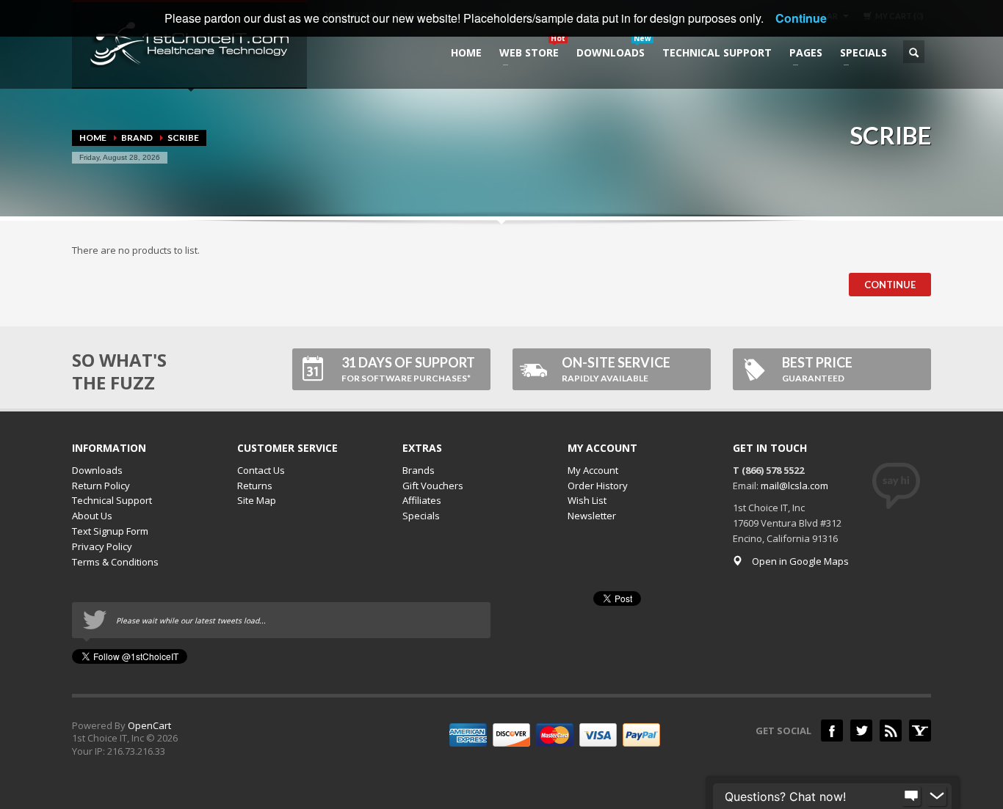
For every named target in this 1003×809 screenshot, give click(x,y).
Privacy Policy (102, 546)
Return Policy (101, 485)
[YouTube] (920, 731)
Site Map (256, 500)
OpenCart (149, 725)
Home (92, 137)
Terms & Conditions (115, 561)
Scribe (183, 137)
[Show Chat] (911, 796)
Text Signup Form (110, 531)
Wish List (587, 500)
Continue (890, 284)
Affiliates (421, 500)
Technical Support (112, 500)
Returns (254, 485)
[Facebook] (832, 731)
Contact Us (261, 470)
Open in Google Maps (800, 561)
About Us (92, 515)
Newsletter (592, 515)
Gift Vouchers (432, 485)
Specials (421, 515)
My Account (593, 470)
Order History (598, 485)
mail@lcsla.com (794, 485)
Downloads (97, 470)
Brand (137, 137)
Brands (418, 470)
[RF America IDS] (891, 731)
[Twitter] (861, 731)
